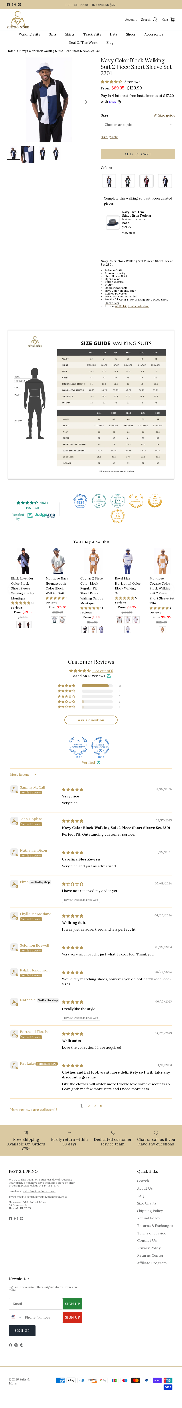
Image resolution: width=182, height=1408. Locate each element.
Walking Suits (29, 34)
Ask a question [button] (91, 720)
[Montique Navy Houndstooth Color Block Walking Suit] (62, 620)
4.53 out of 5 (102, 670)
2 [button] (89, 1105)
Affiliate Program (152, 1263)
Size (104, 115)
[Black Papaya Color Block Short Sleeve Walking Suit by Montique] (20, 625)
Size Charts (146, 1203)
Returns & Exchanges (155, 1225)
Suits (52, 34)
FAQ (140, 1196)
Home (11, 51)
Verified (88, 762)
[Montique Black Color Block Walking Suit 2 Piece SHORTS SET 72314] (85, 630)
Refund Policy (148, 1218)
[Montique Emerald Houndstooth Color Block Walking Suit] (54, 620)
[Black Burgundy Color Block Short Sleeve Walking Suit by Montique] (28, 625)
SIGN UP (72, 1303)
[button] (112, 81)
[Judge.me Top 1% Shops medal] (155, 501)
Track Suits (92, 34)
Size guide (109, 137)
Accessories (153, 34)
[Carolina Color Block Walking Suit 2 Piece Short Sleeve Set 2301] (109, 180)
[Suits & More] (18, 20)
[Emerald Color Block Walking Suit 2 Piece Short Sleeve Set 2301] (127, 180)
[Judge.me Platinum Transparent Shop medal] (99, 501)
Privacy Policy (148, 1248)
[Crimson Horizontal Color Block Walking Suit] (119, 620)
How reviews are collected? (33, 1109)
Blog (109, 42)
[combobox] (16, 1317)
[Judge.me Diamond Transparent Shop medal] (100, 746)
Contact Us (147, 1240)
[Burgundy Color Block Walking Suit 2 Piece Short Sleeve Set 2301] (146, 180)
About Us (145, 1188)
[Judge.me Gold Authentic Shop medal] (136, 501)
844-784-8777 (50, 1185)
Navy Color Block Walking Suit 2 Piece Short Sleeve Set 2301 (60, 51)
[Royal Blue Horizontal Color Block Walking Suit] (127, 630)
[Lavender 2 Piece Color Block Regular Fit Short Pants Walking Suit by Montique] (101, 630)
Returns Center (150, 1255)
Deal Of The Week (83, 42)
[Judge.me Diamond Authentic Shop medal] (78, 746)
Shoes (131, 34)
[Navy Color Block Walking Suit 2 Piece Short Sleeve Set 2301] (165, 180)
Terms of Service (151, 1233)
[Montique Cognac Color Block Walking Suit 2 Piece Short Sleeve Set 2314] (162, 630)
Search (143, 1181)
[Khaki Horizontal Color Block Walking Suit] (127, 620)
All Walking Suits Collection (132, 306)
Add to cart (138, 154)
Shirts (70, 34)
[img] (72, 789)
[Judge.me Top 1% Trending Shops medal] (118, 516)
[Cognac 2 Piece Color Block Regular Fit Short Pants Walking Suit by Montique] (93, 630)
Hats (113, 34)
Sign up (22, 1331)
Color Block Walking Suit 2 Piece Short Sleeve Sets (136, 301)
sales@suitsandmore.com (39, 1191)
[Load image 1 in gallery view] (49, 99)
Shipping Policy (150, 1210)
